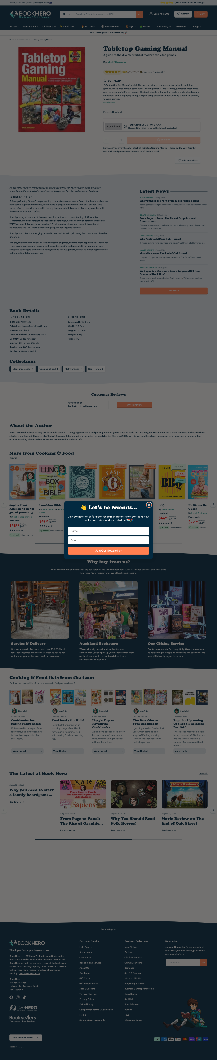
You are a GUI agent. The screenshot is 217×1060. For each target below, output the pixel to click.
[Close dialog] (149, 505)
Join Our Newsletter (108, 550)
